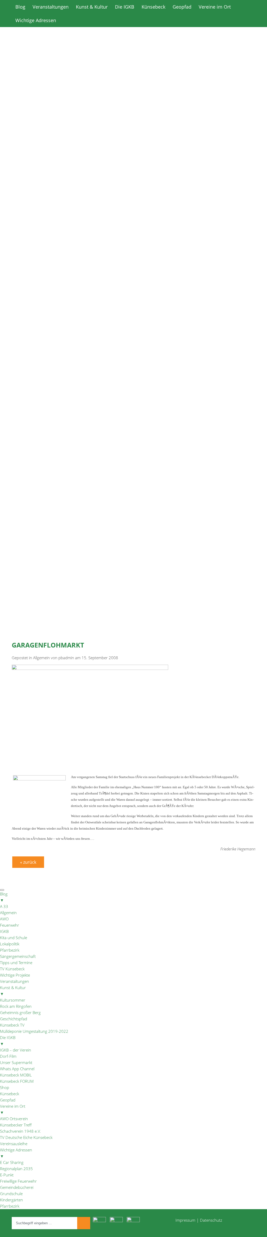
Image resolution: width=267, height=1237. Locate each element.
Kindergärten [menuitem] (11, 1199)
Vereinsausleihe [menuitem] (13, 1143)
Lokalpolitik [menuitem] (9, 943)
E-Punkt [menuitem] (7, 1174)
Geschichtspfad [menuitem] (13, 1018)
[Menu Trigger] (2, 890)
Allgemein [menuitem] (8, 912)
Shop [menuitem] (4, 1087)
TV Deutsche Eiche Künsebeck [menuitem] (26, 1137)
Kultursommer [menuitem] (12, 1000)
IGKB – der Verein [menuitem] (15, 1050)
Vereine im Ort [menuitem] (12, 1109)
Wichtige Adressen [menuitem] (16, 1153)
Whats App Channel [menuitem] (17, 1068)
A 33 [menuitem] (4, 906)
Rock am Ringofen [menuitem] (16, 1006)
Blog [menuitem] (4, 897)
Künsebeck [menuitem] (9, 1093)
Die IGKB (124, 7)
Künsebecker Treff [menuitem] (16, 1124)
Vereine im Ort (215, 7)
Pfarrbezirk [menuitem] (9, 950)
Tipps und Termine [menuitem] (16, 962)
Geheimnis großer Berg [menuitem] (20, 1012)
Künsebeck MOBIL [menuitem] (16, 1075)
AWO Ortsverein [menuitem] (14, 1118)
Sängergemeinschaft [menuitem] (18, 956)
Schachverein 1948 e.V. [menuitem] (20, 1131)
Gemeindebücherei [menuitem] (16, 1187)
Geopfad (182, 7)
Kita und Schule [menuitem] (13, 937)
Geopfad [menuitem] (7, 1100)
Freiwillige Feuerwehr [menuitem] (18, 1181)
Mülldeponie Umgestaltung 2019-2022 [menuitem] (34, 1031)
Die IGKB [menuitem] (7, 1040)
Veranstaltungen (51, 7)
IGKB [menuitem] (4, 931)
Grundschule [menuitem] (11, 1193)
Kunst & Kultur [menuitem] (13, 990)
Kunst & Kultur (92, 7)
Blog (20, 7)
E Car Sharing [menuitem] (11, 1162)
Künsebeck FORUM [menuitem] (17, 1081)
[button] (133, 215)
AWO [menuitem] (4, 918)
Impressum (185, 1220)
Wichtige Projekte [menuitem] (15, 975)
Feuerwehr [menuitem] (9, 925)
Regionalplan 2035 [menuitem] (16, 1168)
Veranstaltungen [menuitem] (14, 981)
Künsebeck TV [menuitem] (12, 1025)
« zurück (28, 862)
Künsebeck (153, 7)
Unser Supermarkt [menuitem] (16, 1062)
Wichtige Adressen (35, 20)
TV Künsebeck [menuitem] (12, 968)
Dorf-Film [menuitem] (8, 1056)
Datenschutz (211, 1220)
